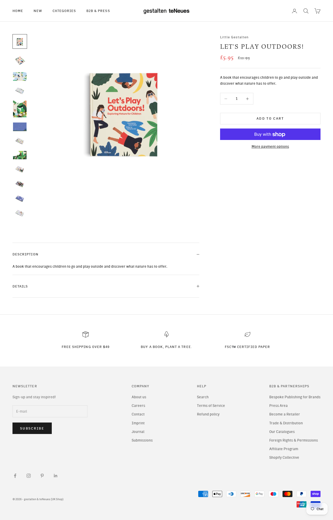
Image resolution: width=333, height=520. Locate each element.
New (38, 11)
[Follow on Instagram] (28, 475)
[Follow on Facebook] (15, 475)
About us (139, 397)
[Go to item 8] (19, 155)
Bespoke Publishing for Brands (295, 397)
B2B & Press (98, 11)
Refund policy (208, 414)
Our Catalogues (282, 432)
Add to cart (270, 119)
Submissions (142, 440)
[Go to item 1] (19, 41)
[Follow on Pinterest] (42, 475)
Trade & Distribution (286, 423)
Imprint (138, 423)
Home (17, 11)
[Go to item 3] (19, 76)
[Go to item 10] (19, 184)
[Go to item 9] (19, 169)
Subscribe (32, 428)
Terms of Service (211, 405)
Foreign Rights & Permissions (293, 440)
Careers (138, 405)
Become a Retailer (284, 414)
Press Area (278, 405)
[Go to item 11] (19, 198)
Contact (138, 414)
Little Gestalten (234, 37)
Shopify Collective (284, 457)
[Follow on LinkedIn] (55, 475)
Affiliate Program (283, 449)
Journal (138, 432)
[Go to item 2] (19, 60)
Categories (64, 11)
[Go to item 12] (19, 213)
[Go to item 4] (19, 90)
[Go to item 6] (19, 127)
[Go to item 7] (19, 141)
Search (203, 397)
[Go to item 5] (19, 109)
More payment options (270, 147)
